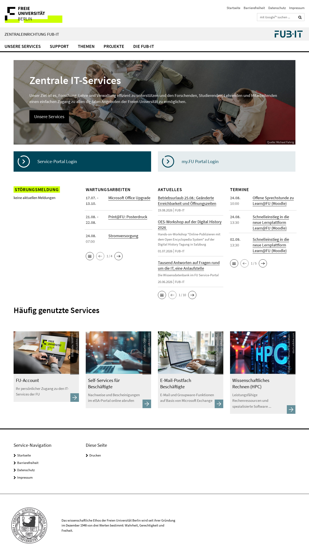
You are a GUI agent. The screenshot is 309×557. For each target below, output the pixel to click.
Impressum (296, 8)
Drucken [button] (95, 455)
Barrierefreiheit (254, 8)
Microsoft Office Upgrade (129, 197)
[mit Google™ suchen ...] (300, 17)
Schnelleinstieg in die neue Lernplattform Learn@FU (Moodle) (271, 222)
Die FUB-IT (143, 46)
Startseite (233, 8)
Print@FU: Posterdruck (127, 216)
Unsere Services (23, 46)
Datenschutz (277, 8)
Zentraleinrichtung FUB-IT (32, 34)
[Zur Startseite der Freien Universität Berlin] (38, 14)
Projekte (114, 46)
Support (59, 46)
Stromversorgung (123, 235)
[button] (90, 256)
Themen (86, 46)
